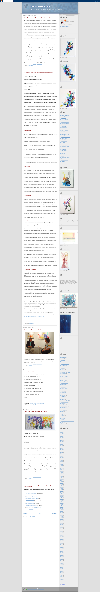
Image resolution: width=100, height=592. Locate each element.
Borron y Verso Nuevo (65, 123)
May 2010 (61, 520)
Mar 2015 (61, 457)
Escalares (63, 131)
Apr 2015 (61, 456)
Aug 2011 (61, 504)
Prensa (62, 415)
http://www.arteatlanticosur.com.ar (31, 505)
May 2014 (61, 468)
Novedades (31, 509)
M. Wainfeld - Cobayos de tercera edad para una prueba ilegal (38, 72)
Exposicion (63, 395)
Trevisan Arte (63, 158)
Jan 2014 (61, 473)
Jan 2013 (61, 483)
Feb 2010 (61, 524)
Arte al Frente (63, 118)
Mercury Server (64, 145)
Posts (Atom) (32, 516)
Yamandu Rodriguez (65, 162)
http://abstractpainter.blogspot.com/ (31, 496)
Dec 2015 (61, 445)
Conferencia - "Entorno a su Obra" (32, 329)
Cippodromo (63, 124)
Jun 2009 (61, 535)
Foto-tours (63, 396)
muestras (30, 365)
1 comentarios (39, 64)
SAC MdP (63, 153)
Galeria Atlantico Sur (65, 134)
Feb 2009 (61, 540)
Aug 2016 (61, 438)
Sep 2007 (61, 563)
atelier (62, 370)
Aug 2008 (61, 548)
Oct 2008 (61, 545)
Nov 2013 (61, 476)
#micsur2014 (63, 357)
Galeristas (63, 399)
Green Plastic (63, 135)
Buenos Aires (63, 373)
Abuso (62, 358)
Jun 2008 (61, 551)
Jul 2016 (61, 440)
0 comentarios (38, 321)
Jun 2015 (61, 453)
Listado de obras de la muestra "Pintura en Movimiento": (37, 372)
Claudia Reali (63, 126)
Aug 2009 (61, 532)
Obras (62, 411)
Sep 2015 (61, 449)
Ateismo (62, 369)
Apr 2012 (61, 493)
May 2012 (61, 492)
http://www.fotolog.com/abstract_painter (32, 498)
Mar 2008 (61, 555)
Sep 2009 (61, 531)
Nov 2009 (61, 528)
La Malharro (63, 142)
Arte (62, 362)
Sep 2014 (61, 464)
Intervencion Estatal (65, 400)
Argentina (63, 360)
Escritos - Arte (64, 388)
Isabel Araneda (64, 138)
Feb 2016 (61, 442)
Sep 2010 (61, 515)
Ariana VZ (63, 116)
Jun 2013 (61, 480)
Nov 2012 (61, 484)
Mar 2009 (61, 539)
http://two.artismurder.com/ (30, 503)
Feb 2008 (61, 556)
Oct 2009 (61, 529)
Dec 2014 (61, 460)
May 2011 (61, 507)
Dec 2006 (61, 575)
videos (62, 422)
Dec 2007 (61, 559)
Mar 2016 (61, 441)
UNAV (62, 419)
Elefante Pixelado (64, 130)
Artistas (62, 368)
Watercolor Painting (64, 160)
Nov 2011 (61, 500)
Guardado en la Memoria (65, 137)
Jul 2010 (61, 517)
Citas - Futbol (63, 377)
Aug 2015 (61, 450)
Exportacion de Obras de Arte (66, 393)
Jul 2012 (61, 489)
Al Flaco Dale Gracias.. (65, 115)
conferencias (63, 384)
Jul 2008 (61, 549)
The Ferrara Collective (65, 157)
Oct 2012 (61, 485)
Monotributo (63, 407)
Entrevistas (63, 387)
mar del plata (63, 404)
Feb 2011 (61, 509)
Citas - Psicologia (64, 383)
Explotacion (63, 392)
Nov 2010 (61, 513)
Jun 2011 (61, 505)
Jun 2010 (61, 519)
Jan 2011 (61, 511)
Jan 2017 (61, 436)
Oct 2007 (61, 561)
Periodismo (63, 412)
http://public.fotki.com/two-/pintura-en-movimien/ (37, 403)
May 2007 (61, 568)
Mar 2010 (61, 523)
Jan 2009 (61, 541)
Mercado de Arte (64, 406)
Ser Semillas (63, 154)
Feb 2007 (61, 572)
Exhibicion (63, 391)
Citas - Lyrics (63, 380)
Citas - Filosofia (64, 376)
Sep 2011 (61, 503)
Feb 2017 (61, 434)
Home (40, 513)
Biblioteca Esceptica (65, 122)
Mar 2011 (61, 508)
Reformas (63, 418)
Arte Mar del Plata (64, 119)
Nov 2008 (61, 544)
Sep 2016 (61, 437)
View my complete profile (64, 26)
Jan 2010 (61, 525)
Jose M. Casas (64, 141)
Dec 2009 (61, 527)
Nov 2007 (61, 560)
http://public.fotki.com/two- (30, 500)
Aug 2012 (61, 488)
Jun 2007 (61, 567)
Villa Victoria (63, 423)
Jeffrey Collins (64, 139)
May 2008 (61, 552)
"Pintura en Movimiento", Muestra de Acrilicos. (35, 411)
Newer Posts (25, 513)
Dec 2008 (61, 543)
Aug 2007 (61, 564)
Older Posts (54, 513)
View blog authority (63, 584)
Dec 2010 (61, 512)
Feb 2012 (61, 496)
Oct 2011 (61, 501)
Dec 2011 (61, 499)
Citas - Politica (31, 65)
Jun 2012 (61, 491)
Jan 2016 (61, 444)
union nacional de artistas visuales (67, 421)
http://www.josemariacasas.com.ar (31, 493)
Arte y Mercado (64, 365)
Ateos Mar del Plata (64, 120)
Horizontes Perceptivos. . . (41, 6)
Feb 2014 (61, 472)
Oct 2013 (61, 477)
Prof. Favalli (63, 149)
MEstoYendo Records (65, 146)
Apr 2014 (61, 469)
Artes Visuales (64, 366)
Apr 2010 (61, 521)
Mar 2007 (61, 571)
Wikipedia (63, 161)
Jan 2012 (61, 497)
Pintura (62, 414)
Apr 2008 (61, 553)
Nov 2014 (61, 461)
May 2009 (61, 536)
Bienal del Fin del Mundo (65, 372)
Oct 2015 (61, 448)
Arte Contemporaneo (65, 364)
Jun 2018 (61, 432)
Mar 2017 (61, 433)
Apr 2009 (61, 537)
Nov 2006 (61, 576)
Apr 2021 (61, 430)
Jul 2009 (61, 533)
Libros (62, 403)
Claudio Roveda (64, 127)
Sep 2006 (61, 579)
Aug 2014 (61, 465)
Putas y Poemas (64, 150)
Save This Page (41, 589)
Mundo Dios (63, 147)
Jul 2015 (61, 452)
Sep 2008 (61, 547)
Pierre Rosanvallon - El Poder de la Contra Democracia (37, 17)
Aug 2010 (61, 516)
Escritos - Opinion (64, 389)
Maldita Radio (63, 143)
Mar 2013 (61, 481)
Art (62, 361)
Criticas (62, 385)
